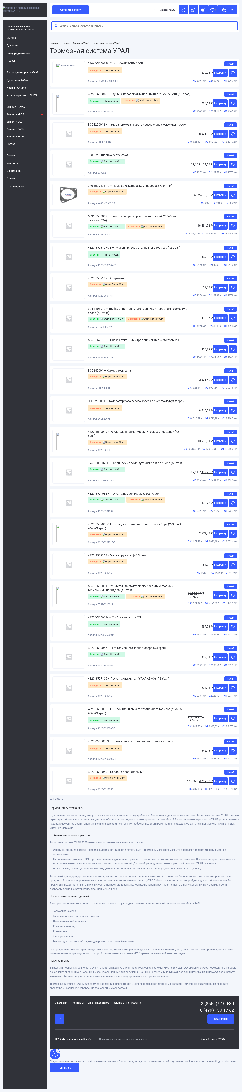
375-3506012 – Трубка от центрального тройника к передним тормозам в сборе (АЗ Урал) (137, 311)
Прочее (11, 143)
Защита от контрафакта (127, 1002)
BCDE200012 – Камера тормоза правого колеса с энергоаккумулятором (137, 124)
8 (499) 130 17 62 (217, 1010)
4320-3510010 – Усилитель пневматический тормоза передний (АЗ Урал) (133, 433)
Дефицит (12, 45)
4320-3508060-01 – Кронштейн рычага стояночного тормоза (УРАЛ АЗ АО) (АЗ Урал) (136, 711)
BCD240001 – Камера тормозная (110, 370)
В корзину (220, 72)
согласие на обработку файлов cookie (170, 1061)
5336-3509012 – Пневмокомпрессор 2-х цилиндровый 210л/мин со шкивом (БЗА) (134, 218)
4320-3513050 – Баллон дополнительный (116, 772)
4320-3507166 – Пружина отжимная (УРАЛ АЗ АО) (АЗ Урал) (128, 678)
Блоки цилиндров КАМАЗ (22, 72)
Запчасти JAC (14, 121)
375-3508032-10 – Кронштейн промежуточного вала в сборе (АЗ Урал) (136, 463)
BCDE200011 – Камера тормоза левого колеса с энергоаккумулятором (136, 401)
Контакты (13, 163)
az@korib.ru (221, 1018)
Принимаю (64, 1067)
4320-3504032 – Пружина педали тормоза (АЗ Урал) (123, 493)
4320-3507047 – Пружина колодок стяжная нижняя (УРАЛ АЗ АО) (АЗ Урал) (139, 94)
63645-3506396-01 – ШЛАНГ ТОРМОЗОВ (115, 63)
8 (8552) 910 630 (217, 1003)
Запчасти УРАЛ (15, 114)
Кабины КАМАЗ (16, 87)
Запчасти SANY (15, 129)
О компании (14, 170)
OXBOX (221, 1039)
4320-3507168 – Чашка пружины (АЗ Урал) (117, 555)
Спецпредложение (18, 53)
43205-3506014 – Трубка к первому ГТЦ (115, 617)
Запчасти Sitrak (15, 136)
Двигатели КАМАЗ (18, 80)
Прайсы (11, 60)
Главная (11, 155)
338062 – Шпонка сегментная (108, 155)
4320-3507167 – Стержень (106, 278)
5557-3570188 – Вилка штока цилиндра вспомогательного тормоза (133, 340)
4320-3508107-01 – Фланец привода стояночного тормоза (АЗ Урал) (134, 247)
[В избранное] (233, 73)
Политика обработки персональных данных (123, 1039)
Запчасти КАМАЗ (16, 107)
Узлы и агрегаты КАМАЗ (22, 95)
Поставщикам (15, 186)
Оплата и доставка (98, 1002)
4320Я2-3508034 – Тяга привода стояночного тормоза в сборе (130, 741)
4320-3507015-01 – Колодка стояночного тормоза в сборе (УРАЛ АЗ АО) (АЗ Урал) (134, 526)
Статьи (11, 178)
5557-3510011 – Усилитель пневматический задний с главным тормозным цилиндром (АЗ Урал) (131, 588)
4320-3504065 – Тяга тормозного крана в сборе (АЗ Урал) (127, 648)
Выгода (11, 37)
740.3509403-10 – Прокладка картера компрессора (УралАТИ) (130, 185)
